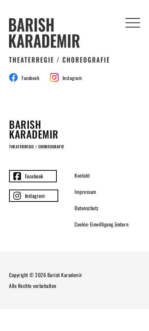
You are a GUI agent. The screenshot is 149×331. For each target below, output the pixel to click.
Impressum (85, 191)
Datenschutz (86, 208)
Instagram (35, 195)
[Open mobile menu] (132, 25)
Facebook (34, 176)
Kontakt (82, 175)
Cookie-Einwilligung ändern (101, 224)
